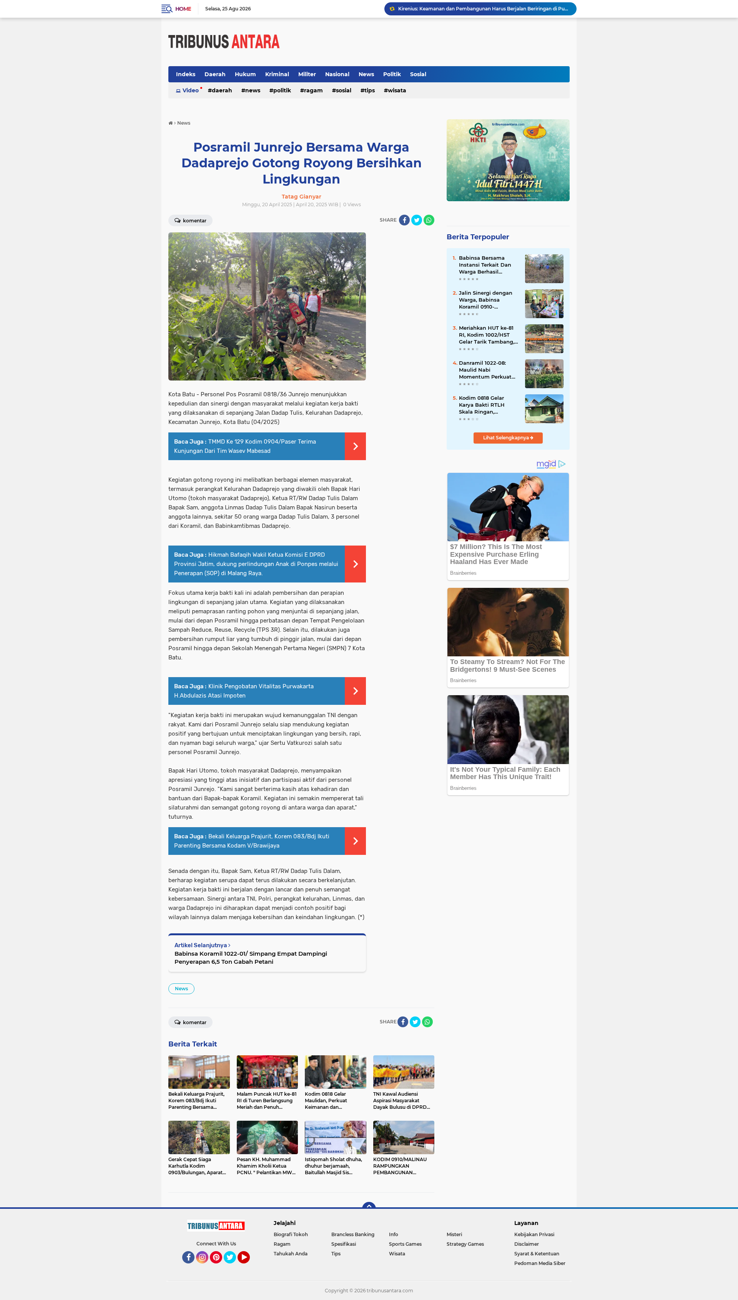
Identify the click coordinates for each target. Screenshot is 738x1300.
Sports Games (405, 1244)
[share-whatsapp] (429, 220)
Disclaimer (526, 1244)
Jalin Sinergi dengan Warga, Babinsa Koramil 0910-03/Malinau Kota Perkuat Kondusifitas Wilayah (486, 300)
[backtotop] (369, 1209)
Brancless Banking (352, 1234)
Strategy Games (465, 1244)
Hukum (245, 74)
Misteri (454, 1234)
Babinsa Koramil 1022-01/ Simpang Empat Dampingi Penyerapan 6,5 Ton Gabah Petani (251, 957)
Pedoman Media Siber (539, 1263)
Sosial (418, 74)
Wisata (397, 90)
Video (191, 90)
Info (393, 1234)
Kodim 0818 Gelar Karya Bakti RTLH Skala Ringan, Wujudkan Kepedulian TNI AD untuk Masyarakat (488, 405)
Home (183, 8)
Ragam (313, 90)
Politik (392, 74)
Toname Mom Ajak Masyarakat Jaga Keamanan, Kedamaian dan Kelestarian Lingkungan (484, 9)
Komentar (194, 221)
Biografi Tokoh (291, 1234)
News (366, 74)
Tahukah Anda (291, 1254)
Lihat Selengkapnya (506, 438)
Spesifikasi (343, 1244)
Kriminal (277, 74)
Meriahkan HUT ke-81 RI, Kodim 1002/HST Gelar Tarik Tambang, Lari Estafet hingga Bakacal (486, 335)
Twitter (233, 1266)
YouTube (249, 1266)
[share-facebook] (404, 220)
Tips (369, 90)
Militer (307, 74)
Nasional (337, 74)
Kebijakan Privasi (534, 1234)
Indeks (185, 74)
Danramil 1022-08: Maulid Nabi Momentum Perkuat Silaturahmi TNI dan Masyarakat (485, 370)
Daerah (215, 74)
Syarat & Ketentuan (536, 1254)
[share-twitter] (416, 220)
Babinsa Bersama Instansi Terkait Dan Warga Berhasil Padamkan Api (485, 265)
